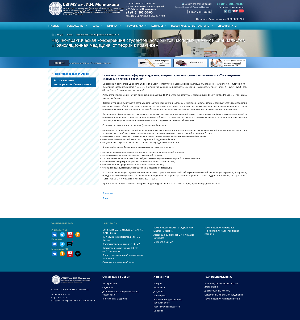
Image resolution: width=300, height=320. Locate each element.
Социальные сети (62, 222)
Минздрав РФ (59, 249)
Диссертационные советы (217, 290)
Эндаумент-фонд (199, 12)
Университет (59, 229)
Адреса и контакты (60, 294)
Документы (158, 291)
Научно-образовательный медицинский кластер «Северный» (173, 229)
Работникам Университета (166, 306)
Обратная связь (59, 297)
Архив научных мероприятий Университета (97, 34)
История (157, 283)
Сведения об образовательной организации (73, 300)
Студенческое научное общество (118, 262)
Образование (75, 25)
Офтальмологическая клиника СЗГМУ (121, 243)
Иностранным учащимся (114, 298)
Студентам (107, 287)
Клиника (112, 25)
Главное (53, 25)
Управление (159, 287)
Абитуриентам (109, 283)
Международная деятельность (190, 25)
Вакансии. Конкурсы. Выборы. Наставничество (168, 301)
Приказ (106, 197)
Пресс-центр (159, 295)
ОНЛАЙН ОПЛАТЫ (227, 25)
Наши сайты (110, 222)
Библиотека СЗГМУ (163, 241)
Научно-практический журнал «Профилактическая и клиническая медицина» (222, 230)
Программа (108, 193)
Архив (69, 34)
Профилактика (134, 25)
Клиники (56, 239)
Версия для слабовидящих (197, 3)
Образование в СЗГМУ (116, 276)
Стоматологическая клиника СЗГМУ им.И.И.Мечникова (120, 249)
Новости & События (192, 7)
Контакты (206, 7)
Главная (178, 7)
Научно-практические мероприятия (222, 298)
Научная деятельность (218, 276)
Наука (95, 25)
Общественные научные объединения (224, 294)
